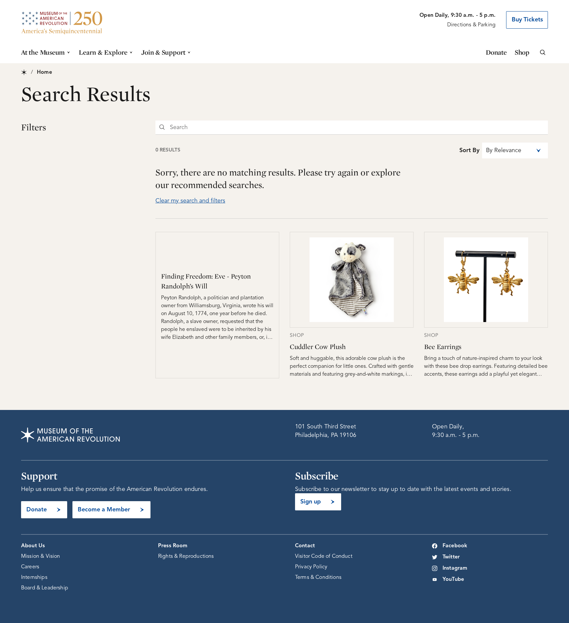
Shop (522, 52)
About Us (33, 546)
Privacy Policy (311, 567)
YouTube (453, 579)
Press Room (173, 546)
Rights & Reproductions (186, 556)
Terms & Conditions (318, 577)
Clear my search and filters (190, 201)
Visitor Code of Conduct (323, 556)
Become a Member (104, 510)
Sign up (310, 502)
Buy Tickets (527, 20)
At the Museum (43, 52)
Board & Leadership (44, 588)
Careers (30, 567)
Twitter (451, 557)
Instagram (455, 568)
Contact (305, 546)
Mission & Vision (40, 556)
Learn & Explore (103, 52)
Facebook (455, 546)
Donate (496, 52)
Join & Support (163, 52)
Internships (34, 577)
